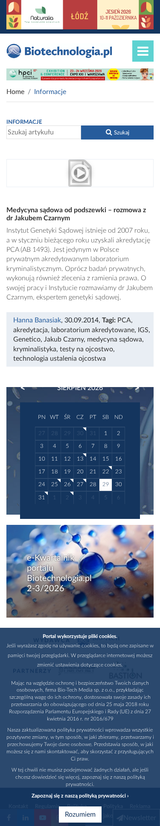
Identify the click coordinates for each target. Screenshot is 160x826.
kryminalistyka (34, 349)
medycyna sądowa (114, 339)
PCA (124, 320)
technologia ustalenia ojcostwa (59, 358)
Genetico (27, 339)
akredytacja (30, 330)
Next (133, 388)
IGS (143, 330)
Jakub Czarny (64, 339)
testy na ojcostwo (86, 349)
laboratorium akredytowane (92, 330)
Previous (27, 388)
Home (15, 91)
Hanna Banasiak (37, 320)
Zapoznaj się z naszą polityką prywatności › (80, 795)
